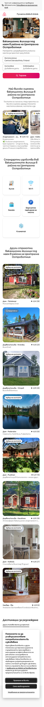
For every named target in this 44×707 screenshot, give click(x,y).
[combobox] (21, 60)
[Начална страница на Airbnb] (4, 14)
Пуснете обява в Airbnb (27, 14)
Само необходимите (21, 686)
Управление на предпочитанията (21, 692)
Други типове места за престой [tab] (16, 625)
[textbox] (12, 68)
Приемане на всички (21, 680)
